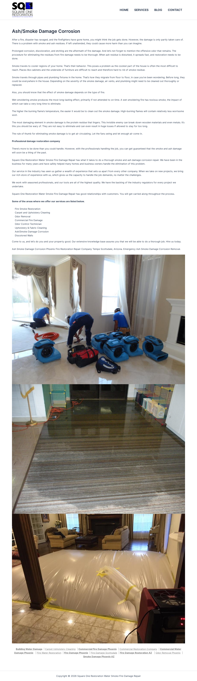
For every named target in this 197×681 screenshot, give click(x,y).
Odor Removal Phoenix (168, 652)
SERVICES (141, 10)
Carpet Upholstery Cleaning (60, 649)
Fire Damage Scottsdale (104, 652)
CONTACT (175, 10)
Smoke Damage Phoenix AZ (99, 656)
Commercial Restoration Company (138, 649)
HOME (124, 10)
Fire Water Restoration (49, 652)
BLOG (158, 10)
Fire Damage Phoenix (76, 652)
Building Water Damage (29, 649)
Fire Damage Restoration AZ (136, 652)
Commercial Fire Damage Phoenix (97, 649)
